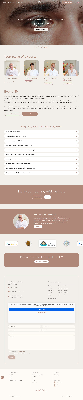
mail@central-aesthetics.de (17, 291)
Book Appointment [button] (67, 2)
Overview (56, 374)
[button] (76, 2)
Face (11, 378)
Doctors (34, 376)
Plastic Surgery (7, 2)
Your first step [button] (12, 113)
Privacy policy (70, 396)
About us (20, 2)
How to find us (29, 113)
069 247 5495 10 (14, 287)
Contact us (38, 226)
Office (33, 380)
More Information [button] (41, 312)
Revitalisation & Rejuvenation (16, 380)
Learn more (9, 81)
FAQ (37, 47)
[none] (78, 2)
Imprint (62, 396)
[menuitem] (78, 2)
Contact (45, 47)
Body (11, 376)
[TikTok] (46, 390)
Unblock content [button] (41, 309)
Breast (11, 374)
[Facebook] (39, 390)
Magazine (34, 382)
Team (33, 378)
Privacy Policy (21, 351)
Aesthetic (14, 2)
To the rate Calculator (41, 261)
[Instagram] (74, 2)
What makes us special (37, 374)
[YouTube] (43, 390)
